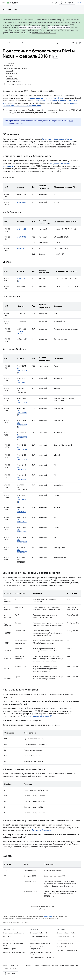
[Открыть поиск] (52, 2)
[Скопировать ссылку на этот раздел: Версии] (14, 856)
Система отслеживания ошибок (68, 950)
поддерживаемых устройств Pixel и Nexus (46, 98)
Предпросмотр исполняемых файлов (13, 944)
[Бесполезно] (79, 43)
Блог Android (34, 940)
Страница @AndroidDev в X (39, 936)
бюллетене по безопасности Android (57, 139)
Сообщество (26, 965)
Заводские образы (9, 949)
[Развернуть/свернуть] (15, 63)
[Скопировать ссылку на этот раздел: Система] (13, 262)
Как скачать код (8, 940)
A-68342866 (21, 248)
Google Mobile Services (65, 943)
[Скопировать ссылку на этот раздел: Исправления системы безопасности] (54, 156)
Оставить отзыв (10, 969)
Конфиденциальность (69, 965)
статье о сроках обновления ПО (39, 716)
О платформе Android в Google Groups (38, 948)
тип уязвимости (56, 163)
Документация (10, 9)
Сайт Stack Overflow (64, 947)
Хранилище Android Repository (14, 933)
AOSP (4, 43)
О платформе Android (11, 965)
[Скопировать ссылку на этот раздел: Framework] (16, 177)
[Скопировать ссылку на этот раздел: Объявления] (21, 134)
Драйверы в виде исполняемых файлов (14, 953)
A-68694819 (21, 202)
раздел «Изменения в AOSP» (44, 33)
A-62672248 (21, 279)
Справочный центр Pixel (65, 936)
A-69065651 (21, 229)
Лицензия (55, 965)
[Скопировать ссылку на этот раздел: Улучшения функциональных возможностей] (62, 573)
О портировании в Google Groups (42, 957)
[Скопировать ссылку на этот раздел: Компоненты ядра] (23, 296)
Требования (7, 936)
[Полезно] (76, 43)
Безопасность (26, 43)
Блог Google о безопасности (40, 943)
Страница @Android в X (38, 933)
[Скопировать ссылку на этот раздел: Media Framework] (23, 212)
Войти (78, 3)
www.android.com (63, 940)
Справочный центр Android (66, 933)
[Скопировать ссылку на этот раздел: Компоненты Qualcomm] (29, 349)
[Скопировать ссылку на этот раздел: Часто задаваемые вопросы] (41, 690)
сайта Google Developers (40, 830)
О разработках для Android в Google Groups (40, 953)
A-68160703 (21, 237)
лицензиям (48, 916)
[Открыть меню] (3, 2)
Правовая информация (41, 965)
